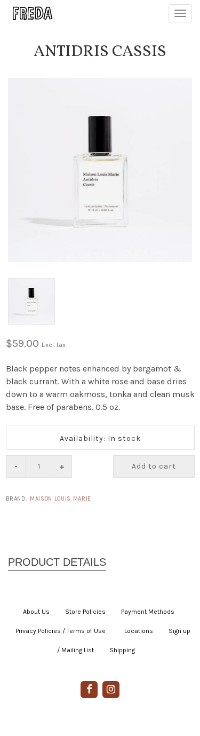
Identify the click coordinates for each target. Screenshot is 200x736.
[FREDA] (27, 13)
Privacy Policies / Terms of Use (60, 631)
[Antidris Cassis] (100, 170)
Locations (138, 631)
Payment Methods (147, 611)
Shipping (122, 650)
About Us (36, 611)
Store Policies (85, 611)
